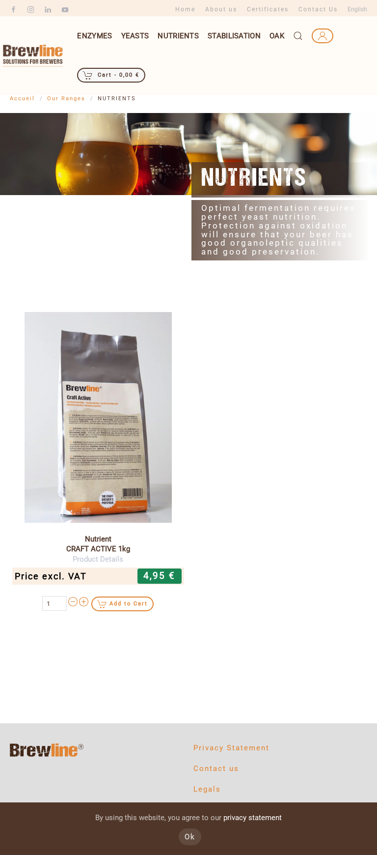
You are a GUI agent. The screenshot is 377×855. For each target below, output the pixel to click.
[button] (298, 36)
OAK (276, 35)
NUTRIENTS (178, 35)
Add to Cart (128, 603)
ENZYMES (94, 35)
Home (185, 9)
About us (221, 9)
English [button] (357, 9)
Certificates (268, 9)
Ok (190, 836)
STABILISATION (234, 35)
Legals (207, 789)
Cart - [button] (117, 75)
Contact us (216, 768)
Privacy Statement (231, 747)
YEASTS (135, 35)
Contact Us (318, 9)
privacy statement (252, 817)
